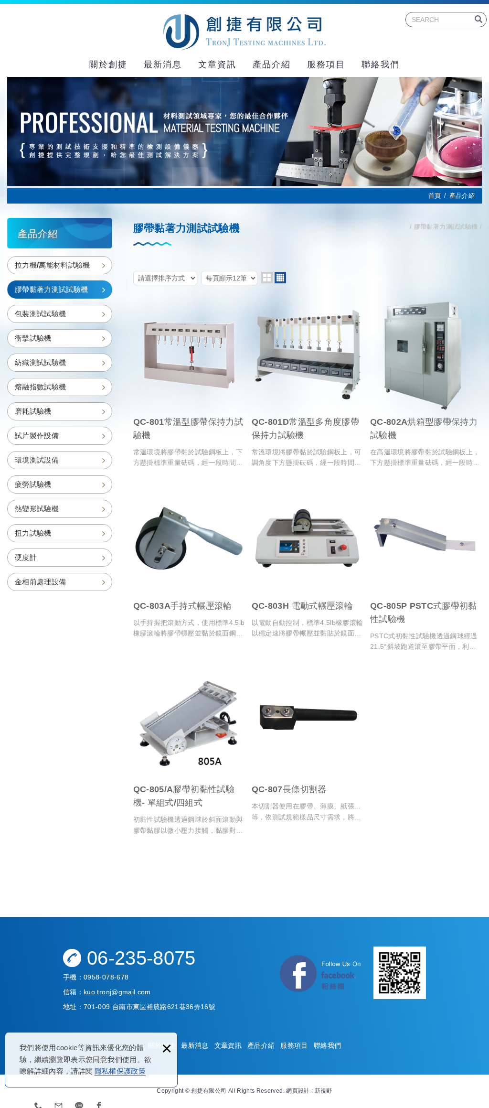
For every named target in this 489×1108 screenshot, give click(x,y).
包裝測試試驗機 (40, 314)
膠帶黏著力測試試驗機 (51, 289)
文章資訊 (217, 64)
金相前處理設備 (40, 582)
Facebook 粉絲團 (321, 975)
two (267, 277)
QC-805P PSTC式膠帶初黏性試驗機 (426, 567)
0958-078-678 (106, 977)
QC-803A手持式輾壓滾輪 (189, 560)
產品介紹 (272, 64)
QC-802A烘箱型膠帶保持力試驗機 (426, 383)
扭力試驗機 (33, 533)
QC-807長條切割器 (307, 744)
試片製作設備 (37, 435)
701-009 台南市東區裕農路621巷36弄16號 (149, 1007)
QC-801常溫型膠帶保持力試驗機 (189, 383)
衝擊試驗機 (33, 338)
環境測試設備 (37, 460)
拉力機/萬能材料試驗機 (52, 265)
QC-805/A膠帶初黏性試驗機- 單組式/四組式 (189, 751)
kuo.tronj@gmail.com (117, 992)
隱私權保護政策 (120, 1071)
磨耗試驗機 (33, 411)
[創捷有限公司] (244, 32)
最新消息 (163, 64)
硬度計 (26, 557)
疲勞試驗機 (33, 484)
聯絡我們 (380, 64)
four (280, 277)
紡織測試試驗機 (40, 362)
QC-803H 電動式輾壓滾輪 (307, 560)
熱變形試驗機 (37, 509)
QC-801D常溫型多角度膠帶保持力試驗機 (307, 383)
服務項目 (326, 64)
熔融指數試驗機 (40, 387)
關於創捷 (108, 64)
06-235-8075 (141, 958)
